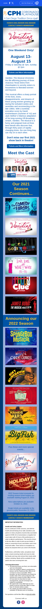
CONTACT (12, 25)
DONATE (19, 25)
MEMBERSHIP (28, 25)
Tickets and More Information (21, 72)
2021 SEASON (19, 23)
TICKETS (10, 23)
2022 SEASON (30, 23)
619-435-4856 (31, 594)
